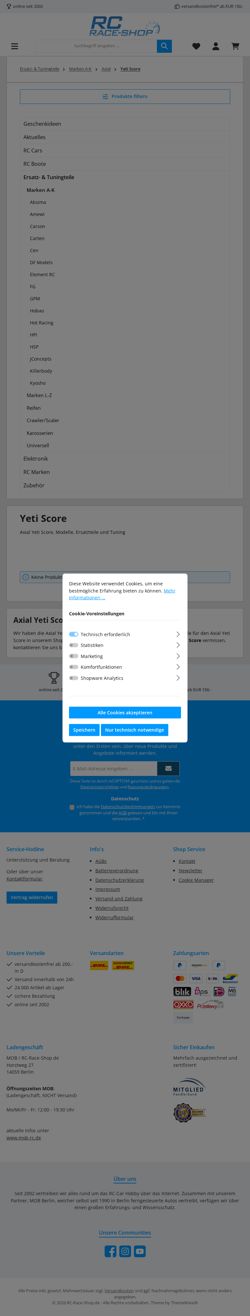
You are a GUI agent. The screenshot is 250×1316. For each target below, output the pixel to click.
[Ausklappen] (178, 633)
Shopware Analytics (102, 678)
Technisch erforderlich (105, 634)
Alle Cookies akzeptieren (125, 712)
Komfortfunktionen (101, 667)
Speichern (84, 730)
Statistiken (92, 645)
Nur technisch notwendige (134, 730)
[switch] (73, 645)
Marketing (92, 656)
